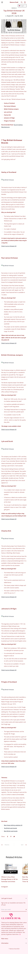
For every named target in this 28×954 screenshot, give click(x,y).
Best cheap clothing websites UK (13, 825)
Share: (3, 836)
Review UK (14, 8)
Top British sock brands (10, 828)
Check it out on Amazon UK (8, 246)
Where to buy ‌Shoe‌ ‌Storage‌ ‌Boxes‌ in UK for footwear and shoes (9, 879)
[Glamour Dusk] (14, 2)
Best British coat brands (10, 831)
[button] (25, 2)
